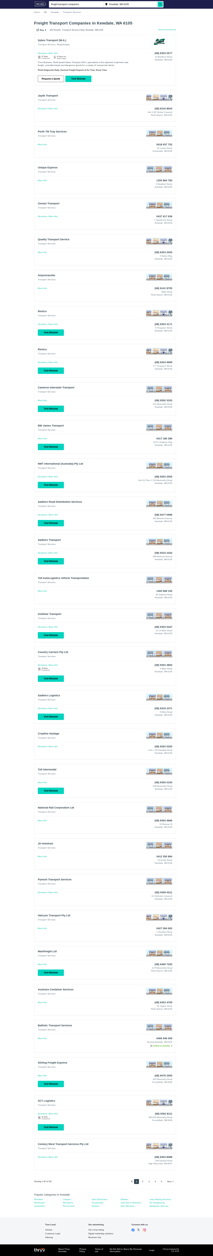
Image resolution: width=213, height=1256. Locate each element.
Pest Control (68, 1206)
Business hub (94, 1237)
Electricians (39, 1203)
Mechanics (68, 1203)
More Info (53, 53)
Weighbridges (63, 44)
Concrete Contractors (131, 1203)
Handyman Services (159, 1206)
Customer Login (52, 1233)
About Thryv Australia (64, 1250)
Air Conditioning (157, 1203)
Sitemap (49, 1237)
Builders (124, 1199)
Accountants (97, 1203)
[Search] (160, 4)
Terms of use (99, 1250)
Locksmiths (39, 1206)
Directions (42, 53)
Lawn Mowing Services (160, 1199)
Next (169, 1181)
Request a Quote (51, 79)
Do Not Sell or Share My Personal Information (125, 1250)
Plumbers (38, 1199)
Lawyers (67, 1199)
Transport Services (47, 44)
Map (42, 30)
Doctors (95, 1206)
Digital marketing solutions (100, 1233)
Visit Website (78, 79)
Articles (48, 1230)
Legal (151, 1250)
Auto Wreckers (128, 1206)
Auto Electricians (99, 1199)
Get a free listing (96, 1230)
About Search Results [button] (167, 30)
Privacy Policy (82, 1250)
